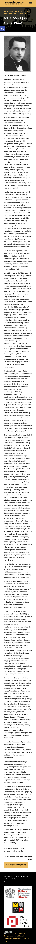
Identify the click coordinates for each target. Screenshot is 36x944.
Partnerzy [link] (26, 879)
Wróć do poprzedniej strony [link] (16, 865)
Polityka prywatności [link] (21, 876)
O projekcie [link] (8, 876)
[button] (31, 4)
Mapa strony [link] (8, 882)
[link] (2, 28)
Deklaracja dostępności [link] (12, 879)
